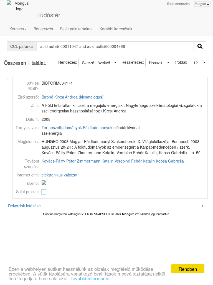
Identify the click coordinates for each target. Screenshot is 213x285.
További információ (89, 278)
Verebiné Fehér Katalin (135, 161)
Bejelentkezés (178, 4)
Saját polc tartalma (76, 28)
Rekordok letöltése (24, 205)
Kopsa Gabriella (170, 161)
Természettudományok (62, 127)
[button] (199, 62)
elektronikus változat (59, 175)
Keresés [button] (16, 28)
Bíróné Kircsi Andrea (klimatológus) (72, 97)
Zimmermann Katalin (95, 161)
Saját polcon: (27, 191)
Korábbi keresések (116, 28)
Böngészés (43, 28)
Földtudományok (97, 127)
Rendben (188, 268)
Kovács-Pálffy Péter (59, 161)
